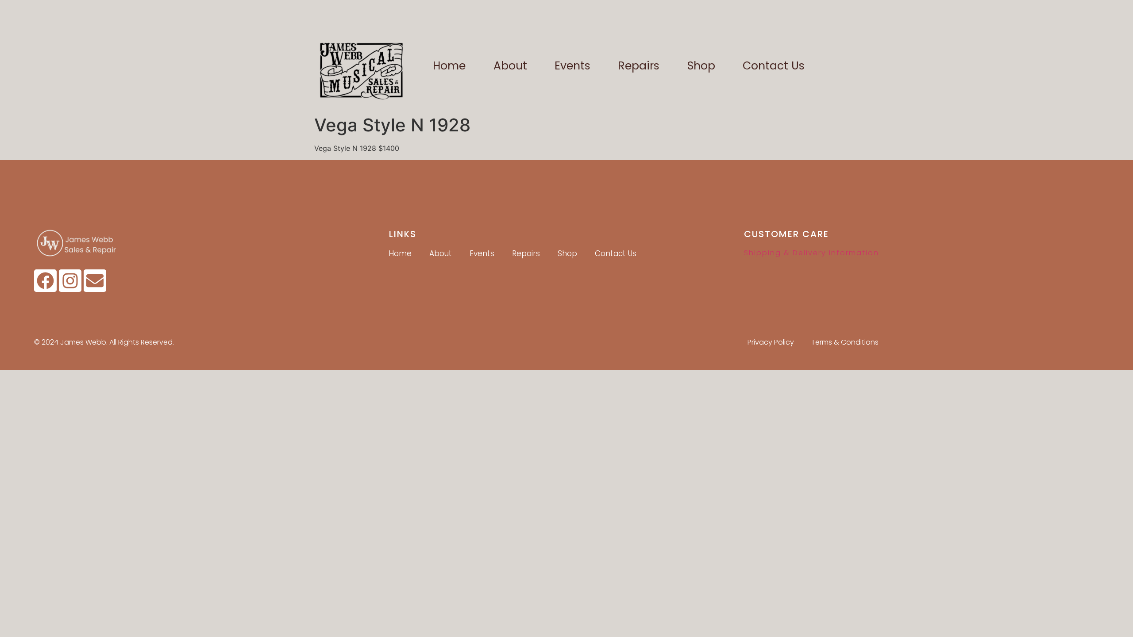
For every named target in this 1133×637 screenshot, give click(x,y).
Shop (701, 65)
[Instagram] (70, 280)
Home (449, 65)
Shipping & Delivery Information (811, 253)
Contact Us (774, 65)
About (510, 65)
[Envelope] (95, 280)
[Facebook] (45, 280)
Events (572, 65)
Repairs (638, 65)
